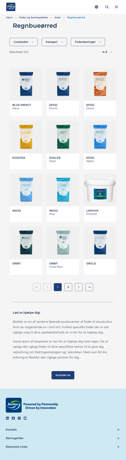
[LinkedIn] (7, 418)
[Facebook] (13, 418)
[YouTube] (25, 418)
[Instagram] (19, 418)
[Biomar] (10, 7)
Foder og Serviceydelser (33, 17)
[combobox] (24, 42)
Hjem (9, 17)
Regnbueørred (76, 17)
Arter (58, 17)
